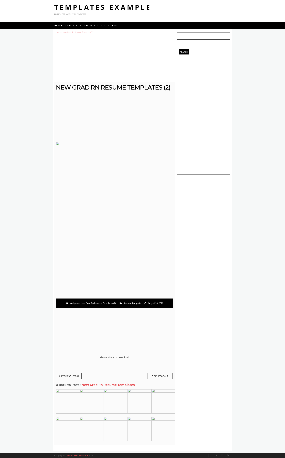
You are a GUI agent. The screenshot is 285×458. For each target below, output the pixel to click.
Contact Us (73, 25)
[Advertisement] (114, 58)
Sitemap (113, 25)
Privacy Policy (94, 25)
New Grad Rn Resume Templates (108, 385)
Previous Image (69, 375)
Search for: (181, 44)
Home (58, 25)
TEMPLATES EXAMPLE (102, 7)
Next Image (159, 375)
